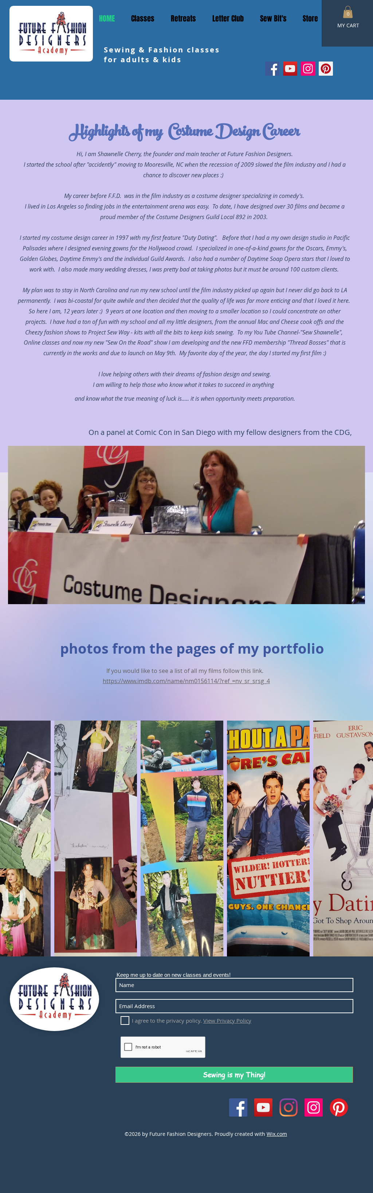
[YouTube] (290, 69)
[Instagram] (308, 69)
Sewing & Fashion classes (162, 50)
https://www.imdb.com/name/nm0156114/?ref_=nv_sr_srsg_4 (186, 681)
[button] (348, 12)
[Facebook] (272, 69)
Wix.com (277, 1133)
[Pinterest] (326, 69)
